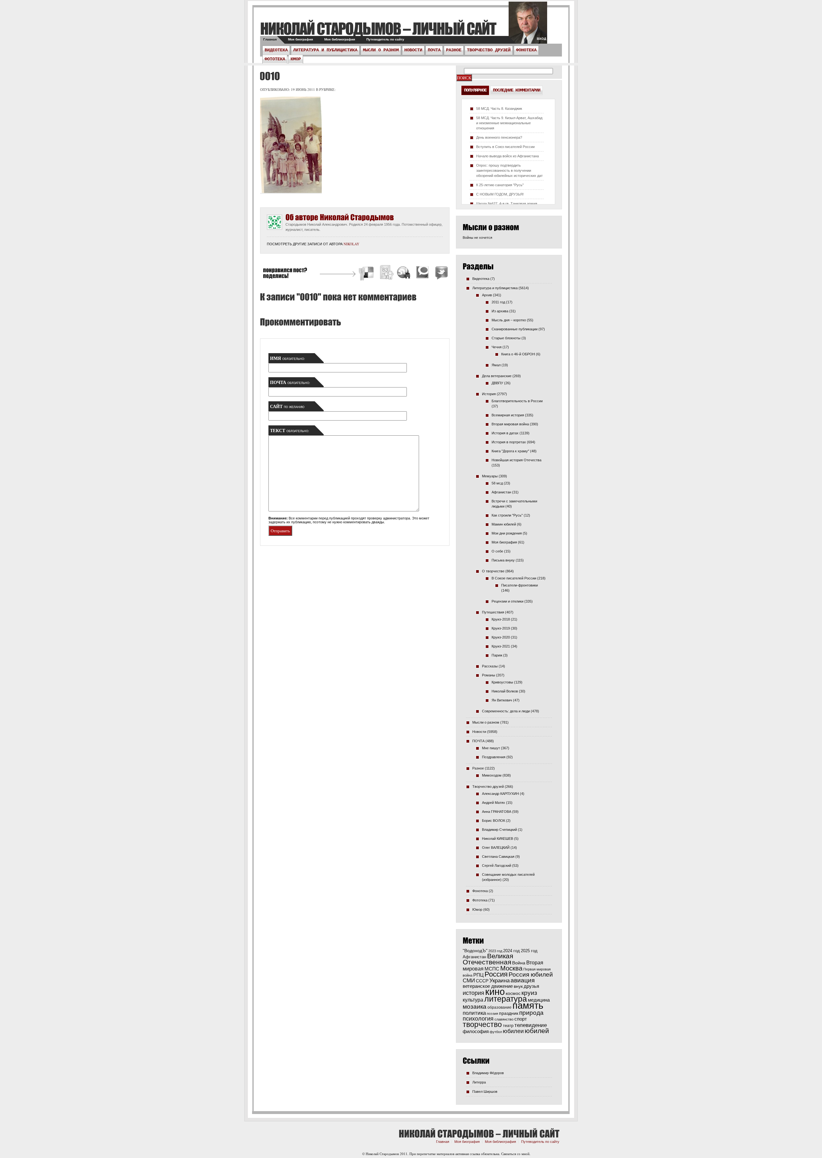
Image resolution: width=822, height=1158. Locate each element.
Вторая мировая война (510, 424)
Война (518, 963)
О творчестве (493, 571)
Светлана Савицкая (498, 856)
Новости (413, 50)
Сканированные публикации (515, 329)
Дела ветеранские (497, 376)
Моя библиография (339, 39)
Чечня (497, 347)
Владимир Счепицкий (499, 829)
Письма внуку (503, 560)
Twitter (440, 273)
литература (505, 998)
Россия (496, 974)
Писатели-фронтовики (519, 585)
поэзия (492, 1013)
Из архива (500, 311)
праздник (508, 1013)
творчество (482, 1024)
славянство (503, 1019)
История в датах (505, 433)
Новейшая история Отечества (516, 460)
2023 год (495, 951)
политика (474, 1013)
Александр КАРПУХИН (500, 794)
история (473, 992)
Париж (497, 655)
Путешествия (493, 612)
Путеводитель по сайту (385, 39)
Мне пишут (491, 748)
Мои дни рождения (507, 533)
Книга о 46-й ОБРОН (518, 354)
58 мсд (497, 483)
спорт (520, 1019)
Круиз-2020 (501, 637)
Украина (499, 981)
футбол (496, 1032)
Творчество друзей (489, 50)
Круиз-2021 (501, 646)
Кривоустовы (502, 682)
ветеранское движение (488, 986)
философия (476, 1031)
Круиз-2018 (501, 619)
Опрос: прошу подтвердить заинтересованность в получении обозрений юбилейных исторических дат (509, 170)
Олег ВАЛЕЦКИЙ (496, 847)
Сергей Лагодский (496, 865)
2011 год (498, 302)
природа (531, 1012)
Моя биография (300, 39)
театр (508, 1025)
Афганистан (501, 492)
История (489, 394)
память (527, 1005)
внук (518, 986)
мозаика (474, 1006)
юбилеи (513, 1031)
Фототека (275, 59)
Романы (488, 675)
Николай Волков (505, 691)
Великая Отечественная (488, 959)
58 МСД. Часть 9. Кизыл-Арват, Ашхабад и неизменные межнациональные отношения (509, 123)
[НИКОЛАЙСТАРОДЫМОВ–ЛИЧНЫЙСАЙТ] (378, 28)
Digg (386, 273)
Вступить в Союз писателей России (505, 147)
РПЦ (478, 975)
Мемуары (490, 476)
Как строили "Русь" (507, 515)
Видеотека (276, 50)
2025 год (529, 950)
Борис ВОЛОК (493, 821)
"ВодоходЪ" (475, 950)
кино (495, 992)
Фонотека (526, 50)
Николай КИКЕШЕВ (497, 838)
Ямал (496, 365)
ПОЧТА (434, 50)
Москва (511, 968)
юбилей (537, 1031)
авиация (523, 980)
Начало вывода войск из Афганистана (507, 156)
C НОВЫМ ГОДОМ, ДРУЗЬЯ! (500, 194)
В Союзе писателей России (514, 578)
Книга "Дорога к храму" (510, 451)
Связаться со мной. (515, 1153)
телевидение (530, 1025)
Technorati (422, 273)
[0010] (269, 76)
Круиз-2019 (501, 628)
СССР (482, 980)
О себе (497, 551)
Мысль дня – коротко (509, 320)
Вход (541, 38)
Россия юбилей (531, 974)
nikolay (351, 243)
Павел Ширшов (484, 1091)
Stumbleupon (404, 273)
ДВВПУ (497, 383)
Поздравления (493, 757)
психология (478, 1018)
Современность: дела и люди (506, 711)
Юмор (296, 59)
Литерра (479, 1082)
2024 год (511, 950)
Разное (453, 50)
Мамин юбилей (504, 524)
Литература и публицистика (325, 50)
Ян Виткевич (502, 700)
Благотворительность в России (517, 401)
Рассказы (490, 666)
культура (473, 1000)
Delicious (367, 273)
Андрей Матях (493, 803)
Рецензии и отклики (507, 601)
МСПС (492, 968)
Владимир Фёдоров (488, 1073)
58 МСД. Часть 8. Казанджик (499, 108)
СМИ (469, 981)
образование (499, 1007)
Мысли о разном (381, 50)
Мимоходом (492, 775)
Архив (487, 295)
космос (513, 993)
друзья (531, 986)
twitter (528, 26)
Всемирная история (508, 415)
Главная (270, 39)
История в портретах (509, 442)
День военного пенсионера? (499, 137)
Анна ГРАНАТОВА (496, 812)
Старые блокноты (506, 338)
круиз (529, 992)
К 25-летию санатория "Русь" (500, 185)
